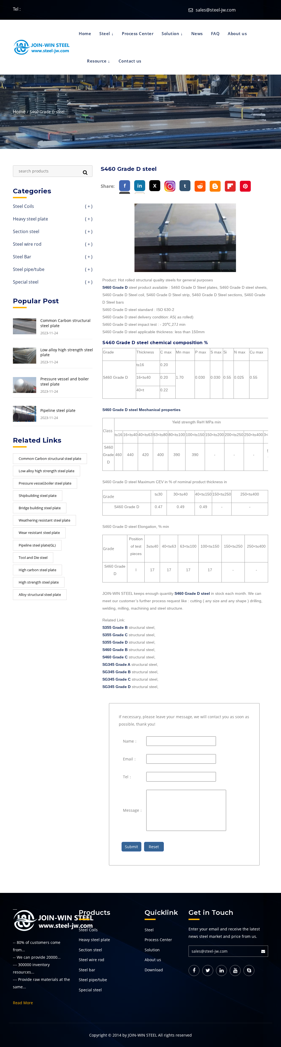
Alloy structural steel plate (40, 594)
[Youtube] (235, 970)
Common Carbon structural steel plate (65, 323)
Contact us (130, 61)
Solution (170, 33)
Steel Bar (52, 257)
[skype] (248, 970)
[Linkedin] (221, 970)
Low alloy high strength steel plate (66, 352)
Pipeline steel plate (57, 410)
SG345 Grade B (116, 672)
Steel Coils (52, 206)
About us (237, 33)
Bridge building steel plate (40, 507)
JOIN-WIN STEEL (142, 1035)
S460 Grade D (115, 287)
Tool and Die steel (33, 557)
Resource (96, 61)
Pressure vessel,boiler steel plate (45, 483)
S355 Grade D (115, 642)
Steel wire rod (52, 244)
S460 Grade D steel (192, 593)
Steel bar (87, 969)
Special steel (52, 282)
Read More (23, 1002)
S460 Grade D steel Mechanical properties (141, 410)
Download (154, 969)
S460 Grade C (115, 657)
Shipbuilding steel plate (38, 495)
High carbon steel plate (37, 569)
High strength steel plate (39, 582)
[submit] (264, 951)
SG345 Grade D (116, 686)
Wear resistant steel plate (39, 532)
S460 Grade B (115, 649)
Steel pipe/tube (52, 269)
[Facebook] (194, 970)
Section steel (52, 231)
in (139, 185)
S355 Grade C (115, 635)
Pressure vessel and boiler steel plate (64, 382)
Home (85, 33)
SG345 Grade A (116, 664)
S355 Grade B (115, 627)
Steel (104, 33)
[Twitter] (207, 970)
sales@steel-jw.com (216, 10)
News (197, 33)
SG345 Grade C (116, 679)
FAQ (215, 33)
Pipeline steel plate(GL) (37, 545)
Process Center (137, 33)
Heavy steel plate (52, 219)
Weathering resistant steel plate (44, 520)
